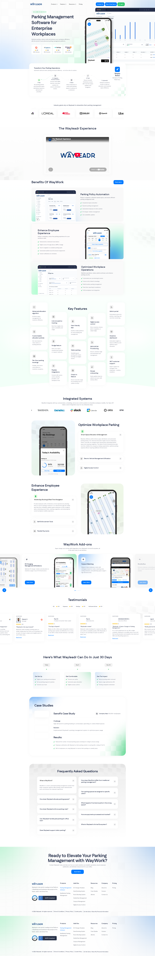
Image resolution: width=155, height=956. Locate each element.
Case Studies (94, 891)
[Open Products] (57, 4)
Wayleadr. (39, 911)
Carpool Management (79, 901)
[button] (4, 590)
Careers (104, 891)
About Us (104, 888)
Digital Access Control (79, 905)
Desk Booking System (79, 891)
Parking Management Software (65, 889)
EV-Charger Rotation (79, 888)
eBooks (93, 894)
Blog (92, 888)
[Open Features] (65, 4)
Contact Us (105, 894)
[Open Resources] (75, 4)
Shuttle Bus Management (80, 898)
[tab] (41, 714)
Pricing (114, 888)
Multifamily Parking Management (65, 894)
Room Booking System (79, 894)
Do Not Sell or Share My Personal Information (96, 911)
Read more (19, 635)
